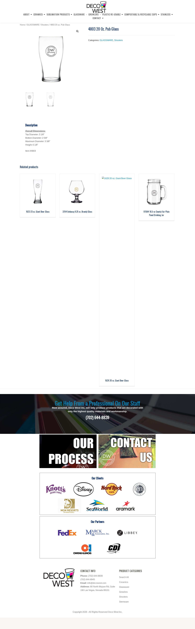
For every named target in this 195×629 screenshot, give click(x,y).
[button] (77, 31)
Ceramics (38, 14)
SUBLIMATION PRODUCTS (58, 14)
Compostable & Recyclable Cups (140, 14)
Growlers (123, 592)
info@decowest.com (96, 583)
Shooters (45, 25)
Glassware (79, 14)
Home (22, 25)
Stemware (124, 602)
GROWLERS (93, 14)
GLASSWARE (33, 25)
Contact (97, 18)
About (26, 14)
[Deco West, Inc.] (96, 6)
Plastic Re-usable (111, 14)
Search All (124, 577)
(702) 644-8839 (95, 576)
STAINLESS (165, 14)
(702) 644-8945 (87, 579)
